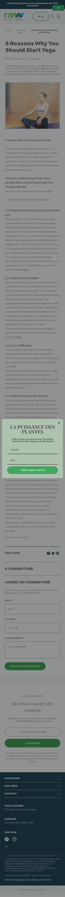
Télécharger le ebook (32, 470)
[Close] (59, 423)
